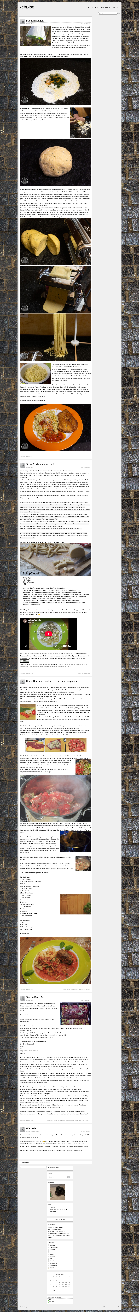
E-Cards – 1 (53, 1207)
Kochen (63, 1120)
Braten (55, 1120)
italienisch (75, 989)
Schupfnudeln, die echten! (40, 464)
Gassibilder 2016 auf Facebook (58, 1209)
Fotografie (52, 1249)
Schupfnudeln (87, 673)
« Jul (53, 1291)
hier (84, 656)
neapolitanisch (82, 989)
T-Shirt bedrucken (60, 1219)
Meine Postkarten (55, 1214)
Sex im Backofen (35, 997)
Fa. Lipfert (70, 1150)
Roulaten (88, 989)
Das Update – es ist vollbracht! (56, 1231)
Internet (52, 1252)
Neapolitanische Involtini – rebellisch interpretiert (52, 681)
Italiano (52, 1254)
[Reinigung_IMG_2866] (57, 1199)
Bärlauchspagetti (35, 20)
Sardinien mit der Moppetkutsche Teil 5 (58, 1233)
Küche (59, 1120)
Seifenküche (53, 1265)
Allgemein (28, 1131)
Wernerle (31, 1128)
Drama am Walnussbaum (55, 1229)
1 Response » (86, 684)
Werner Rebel (37, 664)
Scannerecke (53, 1263)
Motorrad (52, 1256)
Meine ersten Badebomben (55, 1227)
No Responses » (85, 23)
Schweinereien (78, 1120)
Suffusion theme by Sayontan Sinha (111, 1307)
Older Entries (25, 1162)
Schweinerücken (70, 1120)
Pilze (51, 1258)
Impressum (53, 1211)
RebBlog (26, 7)
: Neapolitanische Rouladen (65, 692)
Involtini (71, 989)
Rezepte (52, 1261)
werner (27, 456)
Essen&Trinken (30, 23)
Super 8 (52, 1268)
